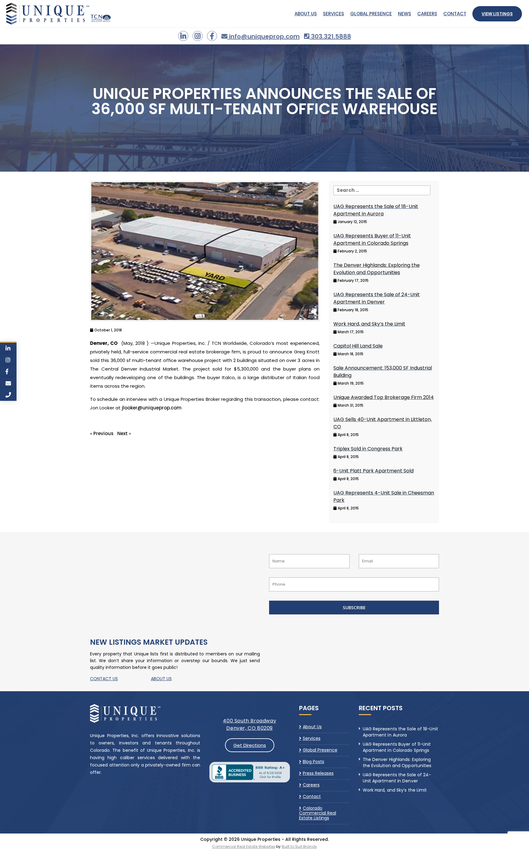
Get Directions (249, 745)
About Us (306, 13)
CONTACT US (104, 679)
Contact (454, 13)
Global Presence (371, 13)
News (404, 13)
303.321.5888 (330, 36)
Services (333, 13)
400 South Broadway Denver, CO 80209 (249, 724)
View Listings (497, 14)
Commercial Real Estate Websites (243, 846)
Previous (103, 433)
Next (122, 433)
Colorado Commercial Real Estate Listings (317, 813)
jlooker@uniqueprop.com (152, 408)
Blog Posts (313, 762)
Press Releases (318, 773)
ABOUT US (161, 679)
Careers (427, 13)
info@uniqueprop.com (263, 36)
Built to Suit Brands (299, 846)
